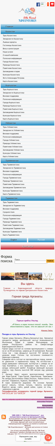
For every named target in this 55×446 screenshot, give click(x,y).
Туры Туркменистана (11, 165)
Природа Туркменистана (13, 181)
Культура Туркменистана (13, 191)
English (14, 240)
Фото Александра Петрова (13, 78)
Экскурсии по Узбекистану (13, 130)
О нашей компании (10, 55)
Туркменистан (12, 160)
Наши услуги (8, 52)
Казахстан (10, 31)
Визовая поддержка (11, 96)
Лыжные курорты (10, 42)
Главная (9, 26)
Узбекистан (11, 123)
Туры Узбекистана (10, 127)
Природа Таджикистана (12, 222)
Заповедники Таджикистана (14, 228)
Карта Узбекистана (10, 157)
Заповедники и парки (11, 72)
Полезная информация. (12, 99)
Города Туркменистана (12, 178)
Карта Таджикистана (11, 235)
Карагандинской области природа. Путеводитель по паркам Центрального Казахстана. (28, 289)
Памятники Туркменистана (13, 184)
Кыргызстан (11, 85)
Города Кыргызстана (11, 103)
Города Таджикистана (11, 219)
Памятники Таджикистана (13, 225)
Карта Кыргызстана (11, 119)
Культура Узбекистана (12, 153)
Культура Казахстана (11, 75)
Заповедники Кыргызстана (13, 112)
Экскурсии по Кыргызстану (13, 93)
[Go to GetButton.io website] (48, 443)
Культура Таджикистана (12, 232)
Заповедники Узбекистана (13, 150)
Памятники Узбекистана (12, 147)
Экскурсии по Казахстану (13, 39)
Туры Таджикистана (10, 202)
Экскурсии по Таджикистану (14, 206)
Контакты (27, 246)
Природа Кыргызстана (12, 106)
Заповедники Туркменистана (14, 188)
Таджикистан (11, 198)
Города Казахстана (10, 62)
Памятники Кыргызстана (13, 109)
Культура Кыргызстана (12, 116)
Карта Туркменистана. (12, 194)
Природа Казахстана (11, 65)
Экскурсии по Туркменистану (14, 168)
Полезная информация (12, 58)
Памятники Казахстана (12, 68)
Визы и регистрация (11, 49)
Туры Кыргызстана (10, 90)
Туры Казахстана (9, 36)
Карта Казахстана (10, 81)
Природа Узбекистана (12, 143)
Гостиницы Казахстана (12, 45)
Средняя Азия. (9, 212)
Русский (41, 240)
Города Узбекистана (11, 140)
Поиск (17, 260)
